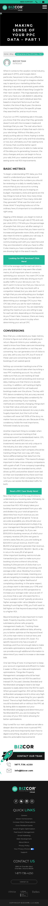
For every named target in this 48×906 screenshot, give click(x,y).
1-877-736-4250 (24, 873)
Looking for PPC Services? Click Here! (24, 260)
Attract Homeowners (24, 819)
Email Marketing (24, 835)
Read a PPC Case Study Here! (24, 491)
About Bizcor (24, 842)
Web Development (24, 839)
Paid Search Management (24, 832)
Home (6, 54)
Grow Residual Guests (24, 825)
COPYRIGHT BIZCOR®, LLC (21, 903)
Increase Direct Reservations (24, 822)
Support (24, 852)
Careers (24, 815)
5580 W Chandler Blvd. (24, 866)
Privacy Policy (24, 846)
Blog (11, 54)
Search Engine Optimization (24, 829)
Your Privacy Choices (22, 849)
